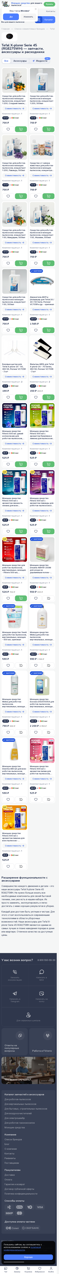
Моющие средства (15, 1127)
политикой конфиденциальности (22, 1248)
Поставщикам (12, 1163)
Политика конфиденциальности (21, 1194)
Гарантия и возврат (15, 1184)
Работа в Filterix (42, 1051)
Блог (7, 1144)
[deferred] (8, 129)
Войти (51, 1272)
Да (11, 16)
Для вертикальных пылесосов (20, 1104)
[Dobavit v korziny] (21, 129)
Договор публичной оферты (19, 1189)
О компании (11, 1149)
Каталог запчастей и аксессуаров (24, 1094)
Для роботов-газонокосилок (20, 1123)
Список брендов (13, 1139)
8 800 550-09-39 (46, 960)
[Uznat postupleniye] (48, 598)
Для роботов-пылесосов (18, 1099)
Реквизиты (10, 1158)
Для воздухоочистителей (18, 1113)
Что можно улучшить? (18, 1079)
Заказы (17, 1272)
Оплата (8, 1179)
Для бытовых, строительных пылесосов (26, 1109)
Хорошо (28, 1257)
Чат (5, 1272)
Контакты (9, 1153)
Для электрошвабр (15, 1118)
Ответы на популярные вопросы (12, 1048)
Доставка (10, 1175)
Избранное (40, 1272)
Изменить (28, 16)
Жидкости (43, 60)
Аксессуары (20, 60)
